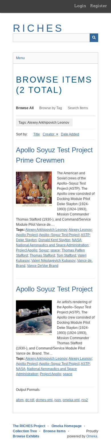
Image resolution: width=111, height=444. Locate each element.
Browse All (25, 108)
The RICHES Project (29, 426)
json (57, 400)
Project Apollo (26, 250)
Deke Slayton (26, 240)
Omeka (91, 436)
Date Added (70, 134)
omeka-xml (71, 400)
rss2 (84, 400)
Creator (49, 134)
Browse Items (54, 431)
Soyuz (44, 250)
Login (80, 5)
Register (98, 5)
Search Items (78, 108)
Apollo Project (27, 235)
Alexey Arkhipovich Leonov (46, 230)
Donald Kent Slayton (54, 240)
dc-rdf (29, 400)
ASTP (85, 235)
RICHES (38, 28)
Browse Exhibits (26, 436)
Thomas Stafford (42, 255)
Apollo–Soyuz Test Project (59, 235)
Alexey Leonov (80, 230)
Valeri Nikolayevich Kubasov (53, 261)
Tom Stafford (66, 255)
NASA (76, 240)
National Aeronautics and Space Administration (52, 245)
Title (36, 134)
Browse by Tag (50, 108)
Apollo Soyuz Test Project (54, 289)
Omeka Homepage (67, 426)
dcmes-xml (44, 400)
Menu (20, 58)
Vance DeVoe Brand (42, 266)
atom (20, 400)
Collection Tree (25, 431)
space (55, 250)
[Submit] (94, 37)
